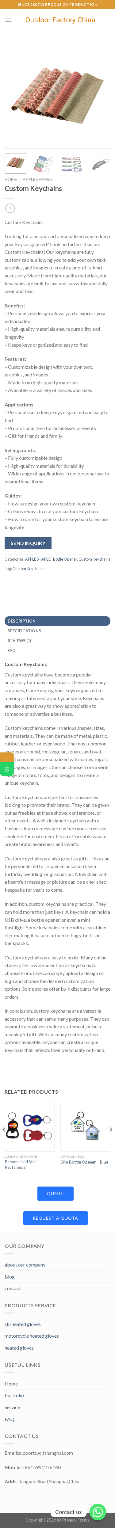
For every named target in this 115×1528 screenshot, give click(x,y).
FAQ (9, 1419)
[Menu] (8, 19)
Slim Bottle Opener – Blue (84, 1162)
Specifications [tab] (24, 630)
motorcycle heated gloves (32, 1336)
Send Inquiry (28, 543)
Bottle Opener (65, 559)
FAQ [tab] (12, 650)
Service (12, 1407)
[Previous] (14, 95)
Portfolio (14, 1395)
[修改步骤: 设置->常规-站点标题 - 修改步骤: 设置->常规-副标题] (61, 19)
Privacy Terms (76, 1519)
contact (13, 1288)
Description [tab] (22, 621)
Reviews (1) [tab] (19, 640)
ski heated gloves (23, 1324)
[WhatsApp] (7, 769)
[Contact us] (98, 1512)
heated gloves (19, 1348)
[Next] (100, 95)
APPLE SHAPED (37, 179)
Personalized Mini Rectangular (20, 1164)
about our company (25, 1264)
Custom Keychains (94, 559)
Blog (10, 1276)
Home (11, 179)
